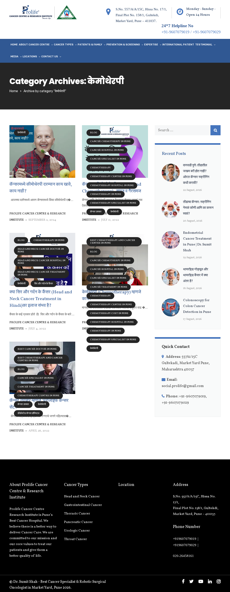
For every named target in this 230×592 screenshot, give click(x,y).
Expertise (151, 44)
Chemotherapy (100, 167)
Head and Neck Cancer (82, 496)
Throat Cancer (75, 539)
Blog (93, 132)
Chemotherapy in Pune (105, 194)
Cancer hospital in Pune (107, 150)
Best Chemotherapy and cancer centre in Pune (112, 242)
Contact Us (49, 56)
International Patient (178, 44)
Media (14, 56)
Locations (30, 56)
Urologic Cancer (77, 530)
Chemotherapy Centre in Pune (111, 176)
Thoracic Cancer (77, 513)
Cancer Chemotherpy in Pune (110, 141)
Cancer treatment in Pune (108, 287)
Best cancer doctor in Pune (37, 349)
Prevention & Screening (123, 44)
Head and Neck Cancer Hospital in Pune (41, 262)
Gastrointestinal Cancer (83, 505)
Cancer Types (63, 44)
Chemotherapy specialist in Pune (113, 203)
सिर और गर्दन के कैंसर (43, 283)
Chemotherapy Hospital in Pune (112, 185)
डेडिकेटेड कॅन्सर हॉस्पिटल (28, 413)
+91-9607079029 (207, 32)
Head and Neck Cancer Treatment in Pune (41, 273)
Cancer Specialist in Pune (108, 159)
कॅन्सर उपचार (96, 212)
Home (14, 44)
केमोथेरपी (21, 132)
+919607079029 (184, 545)
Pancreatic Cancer (78, 522)
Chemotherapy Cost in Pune (109, 313)
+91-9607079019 (175, 32)
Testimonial (203, 44)
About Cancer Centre (34, 44)
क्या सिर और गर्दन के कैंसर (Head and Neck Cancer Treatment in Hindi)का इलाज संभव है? (40, 299)
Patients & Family (90, 44)
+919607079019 (184, 539)
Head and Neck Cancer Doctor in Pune (41, 250)
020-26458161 (183, 556)
